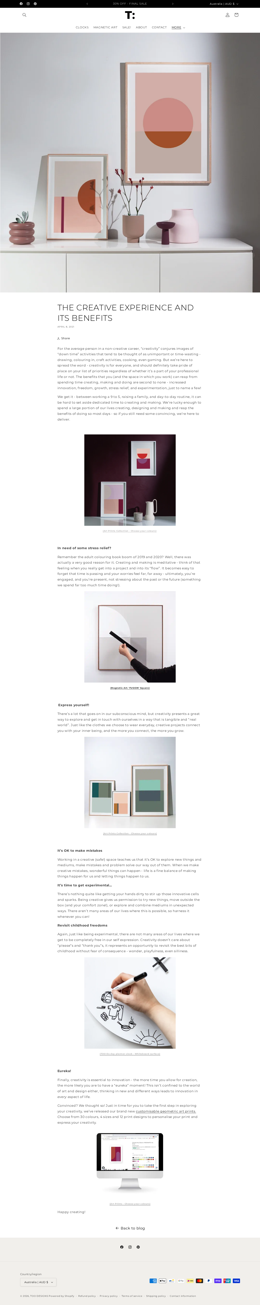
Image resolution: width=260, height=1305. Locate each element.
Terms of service (132, 1296)
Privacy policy (109, 1296)
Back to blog (133, 1228)
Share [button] (65, 338)
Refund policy (87, 1296)
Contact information (183, 1296)
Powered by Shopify (61, 1296)
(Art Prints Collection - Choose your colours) (129, 531)
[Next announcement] (173, 4)
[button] (24, 14)
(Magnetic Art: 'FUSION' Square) (130, 688)
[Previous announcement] (87, 4)
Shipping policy (156, 1296)
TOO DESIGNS (39, 1296)
